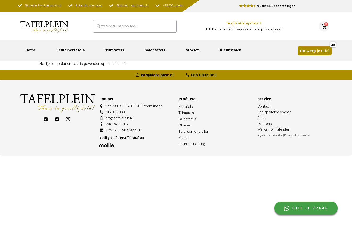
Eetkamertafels (70, 50)
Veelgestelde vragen (274, 112)
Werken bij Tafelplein (274, 129)
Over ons (264, 123)
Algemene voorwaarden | (270, 135)
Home (30, 50)
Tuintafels (114, 50)
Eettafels (185, 106)
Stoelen (192, 50)
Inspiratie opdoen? (244, 24)
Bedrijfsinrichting (191, 144)
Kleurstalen (230, 50)
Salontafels (155, 50)
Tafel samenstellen (193, 131)
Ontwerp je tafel (315, 51)
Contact (263, 106)
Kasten (184, 138)
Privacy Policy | (292, 135)
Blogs (262, 118)
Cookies (305, 135)
